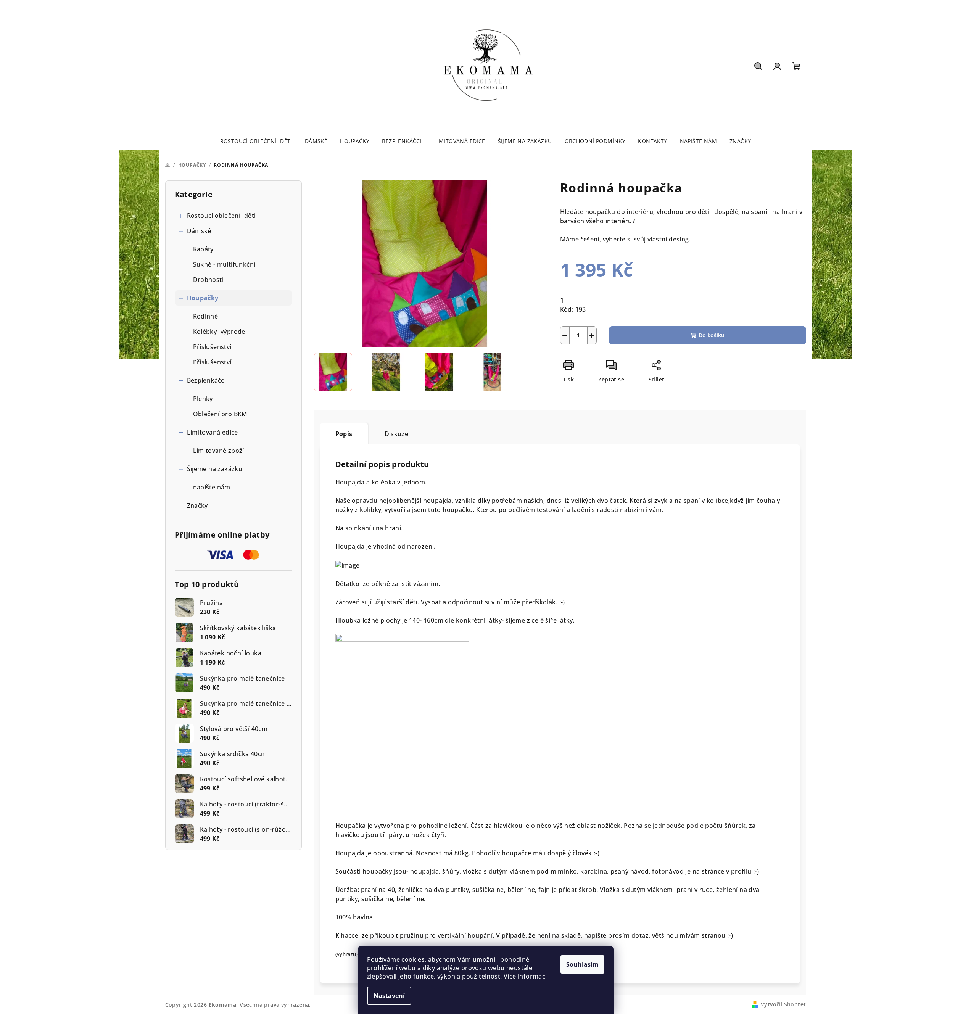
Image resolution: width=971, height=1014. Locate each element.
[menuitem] (256, 141)
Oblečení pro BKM (220, 414)
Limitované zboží (218, 450)
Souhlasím (582, 964)
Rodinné (205, 316)
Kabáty (203, 249)
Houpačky (203, 298)
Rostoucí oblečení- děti (221, 215)
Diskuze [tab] (397, 434)
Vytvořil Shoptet (783, 1004)
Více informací (525, 976)
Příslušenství (212, 347)
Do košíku (712, 335)
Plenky (203, 398)
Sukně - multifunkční (224, 264)
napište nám (211, 487)
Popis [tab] (344, 434)
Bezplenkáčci (206, 380)
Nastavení (389, 995)
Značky (197, 505)
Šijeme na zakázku (215, 469)
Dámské (199, 231)
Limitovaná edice (212, 432)
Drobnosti (208, 279)
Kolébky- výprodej (220, 331)
